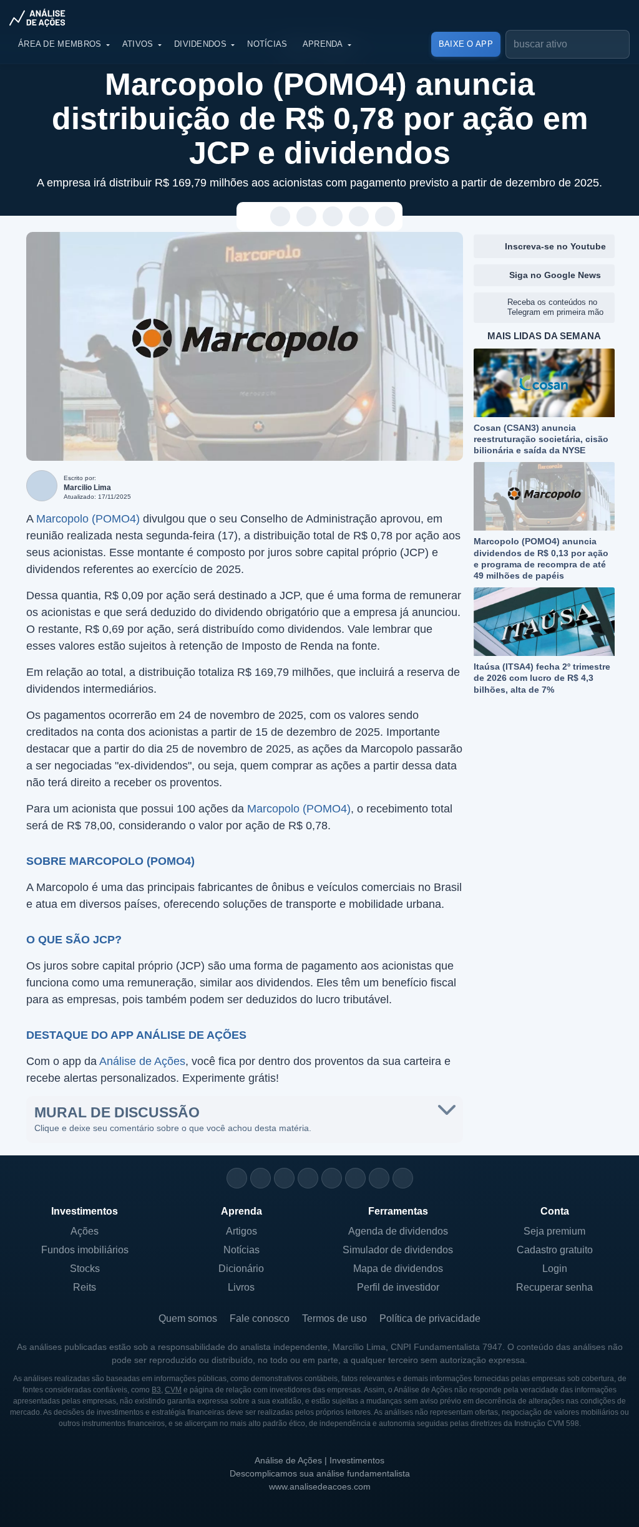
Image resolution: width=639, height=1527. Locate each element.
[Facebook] (260, 1178)
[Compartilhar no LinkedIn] (385, 217)
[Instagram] (237, 1178)
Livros (241, 1287)
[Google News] (355, 1178)
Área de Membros (60, 44)
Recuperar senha (554, 1287)
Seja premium (554, 1231)
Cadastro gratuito (555, 1250)
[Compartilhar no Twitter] (359, 217)
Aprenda (323, 44)
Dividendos (200, 44)
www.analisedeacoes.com (320, 1486)
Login (554, 1268)
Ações (85, 1231)
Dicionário (241, 1268)
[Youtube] (331, 1178)
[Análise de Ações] (41, 17)
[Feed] (379, 1178)
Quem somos (188, 1318)
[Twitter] (284, 1178)
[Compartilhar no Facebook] (333, 217)
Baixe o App (466, 44)
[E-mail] (403, 1178)
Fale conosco (260, 1318)
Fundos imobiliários (85, 1250)
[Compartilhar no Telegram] (307, 217)
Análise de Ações (142, 1061)
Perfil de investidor (398, 1287)
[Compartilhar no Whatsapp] (280, 217)
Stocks (85, 1268)
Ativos (138, 44)
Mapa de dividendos (398, 1268)
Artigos (241, 1231)
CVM (173, 1389)
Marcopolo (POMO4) (88, 519)
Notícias (267, 44)
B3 (156, 1389)
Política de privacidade (429, 1318)
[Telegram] (308, 1178)
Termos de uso (334, 1318)
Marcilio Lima (87, 487)
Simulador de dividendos (398, 1250)
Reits (84, 1287)
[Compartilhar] (254, 217)
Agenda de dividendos (398, 1231)
